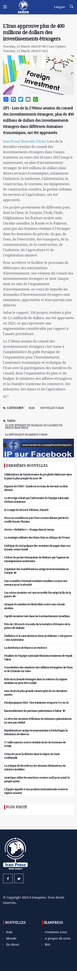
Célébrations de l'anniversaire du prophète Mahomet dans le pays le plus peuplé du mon (38, 476)
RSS (47, 944)
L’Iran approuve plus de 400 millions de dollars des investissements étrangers (33, 32)
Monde (11, 938)
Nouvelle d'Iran (32, 141)
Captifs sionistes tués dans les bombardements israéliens (37, 616)
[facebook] (8, 878)
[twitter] (19, 878)
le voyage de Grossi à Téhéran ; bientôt (26, 510)
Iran (32, 408)
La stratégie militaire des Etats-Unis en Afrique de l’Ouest (37, 537)
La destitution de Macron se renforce (25, 647)
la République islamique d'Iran (26, 434)
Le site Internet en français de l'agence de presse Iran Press (33, 426)
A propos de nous (58, 938)
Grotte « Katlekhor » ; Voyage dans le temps (29, 529)
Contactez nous (56, 932)
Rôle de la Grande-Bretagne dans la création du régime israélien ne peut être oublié (35, 681)
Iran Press (11, 141)
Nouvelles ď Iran (52, 408)
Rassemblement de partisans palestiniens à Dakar (33, 711)
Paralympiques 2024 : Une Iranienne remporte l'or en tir (36, 702)
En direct (12, 944)
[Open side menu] (5, 7)
